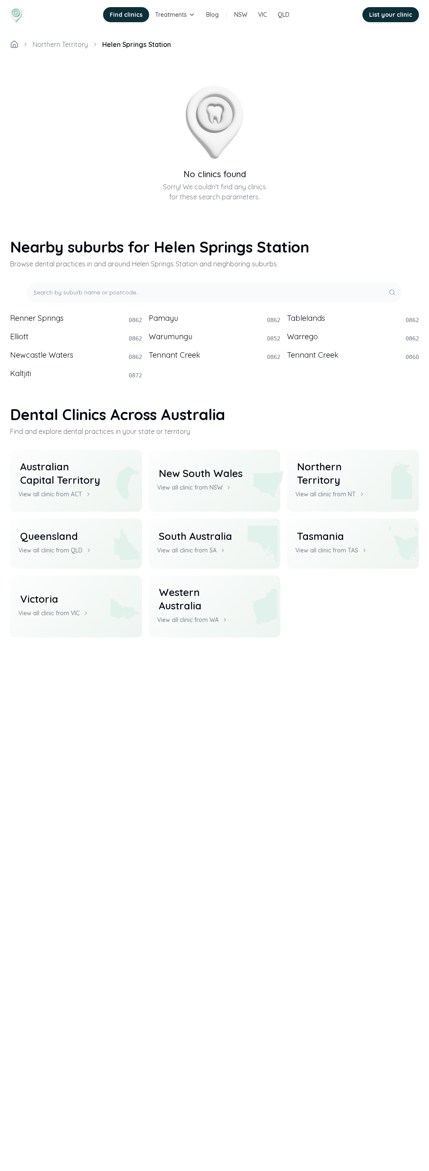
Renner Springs (76, 318)
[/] (14, 44)
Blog (212, 14)
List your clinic (390, 14)
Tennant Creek (215, 355)
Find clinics (126, 14)
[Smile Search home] (40, 14)
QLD (283, 14)
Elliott (76, 337)
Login (343, 14)
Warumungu (215, 337)
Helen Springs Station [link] (136, 44)
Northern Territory (60, 44)
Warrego (353, 337)
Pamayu (215, 318)
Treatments (171, 14)
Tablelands (353, 318)
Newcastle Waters (76, 355)
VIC (262, 14)
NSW (240, 14)
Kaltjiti (76, 374)
